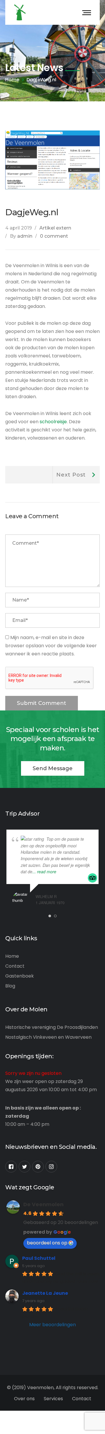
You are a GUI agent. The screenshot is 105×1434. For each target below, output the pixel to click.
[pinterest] (38, 1166)
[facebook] (11, 1166)
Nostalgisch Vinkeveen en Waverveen (48, 1037)
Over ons (24, 1398)
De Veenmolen (43, 1204)
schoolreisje (53, 421)
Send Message (53, 768)
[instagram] (51, 1166)
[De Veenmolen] (20, 12)
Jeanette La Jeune (45, 1293)
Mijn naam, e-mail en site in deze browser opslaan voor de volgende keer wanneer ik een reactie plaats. (51, 645)
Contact (14, 966)
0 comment (54, 236)
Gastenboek (19, 976)
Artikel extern (55, 228)
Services (53, 1398)
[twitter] (24, 1166)
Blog (10, 986)
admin (24, 236)
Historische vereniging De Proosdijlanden (51, 1027)
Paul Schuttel (38, 1258)
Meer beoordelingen (52, 1324)
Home (12, 79)
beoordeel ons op (47, 1242)
